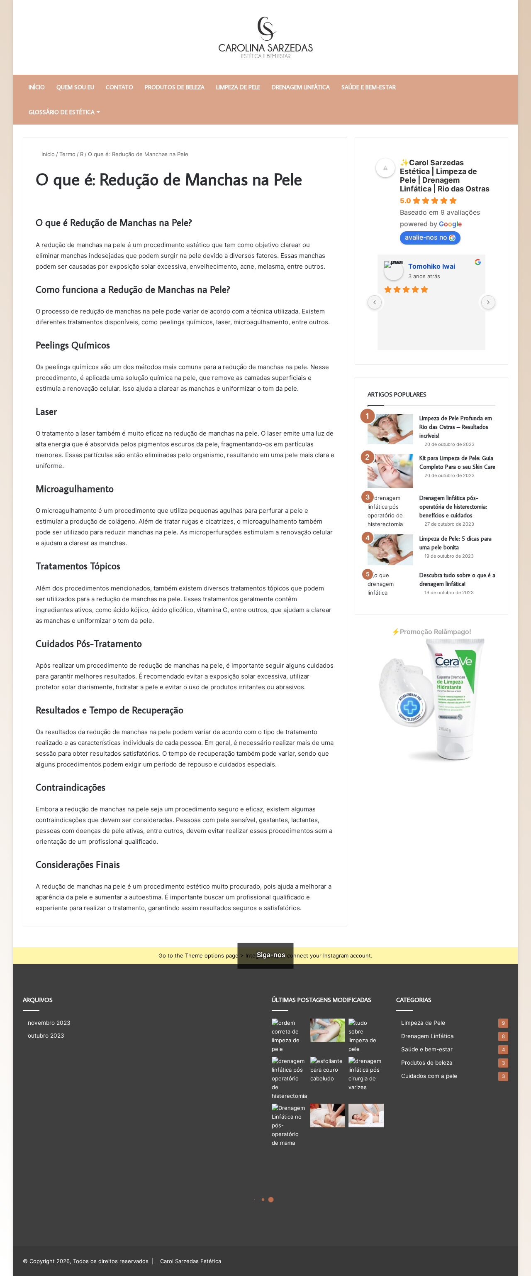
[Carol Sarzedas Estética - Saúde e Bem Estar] (265, 37)
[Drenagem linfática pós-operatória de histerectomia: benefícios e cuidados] (390, 511)
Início (47, 154)
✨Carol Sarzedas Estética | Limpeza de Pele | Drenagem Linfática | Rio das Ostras (445, 175)
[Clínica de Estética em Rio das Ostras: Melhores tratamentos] (328, 1115)
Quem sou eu (75, 87)
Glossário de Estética (62, 112)
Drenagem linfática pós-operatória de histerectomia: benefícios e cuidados (453, 506)
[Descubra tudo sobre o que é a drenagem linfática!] (390, 586)
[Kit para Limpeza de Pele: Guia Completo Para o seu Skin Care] (390, 471)
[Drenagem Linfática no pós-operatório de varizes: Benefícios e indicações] (366, 1074)
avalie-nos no (426, 237)
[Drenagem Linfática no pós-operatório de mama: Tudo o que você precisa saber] (289, 1125)
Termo (67, 154)
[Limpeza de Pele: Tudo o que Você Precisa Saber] (366, 1036)
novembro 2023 (49, 1022)
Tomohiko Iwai (431, 266)
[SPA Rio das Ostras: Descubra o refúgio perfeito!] (328, 1030)
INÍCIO (37, 87)
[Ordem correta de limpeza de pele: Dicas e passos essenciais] (289, 1036)
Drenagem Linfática (301, 87)
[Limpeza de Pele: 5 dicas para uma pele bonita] (390, 549)
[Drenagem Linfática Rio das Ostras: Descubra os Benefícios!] (366, 1115)
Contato (119, 87)
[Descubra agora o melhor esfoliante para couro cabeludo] (328, 1070)
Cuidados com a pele (429, 1076)
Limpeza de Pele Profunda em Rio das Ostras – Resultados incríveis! (455, 426)
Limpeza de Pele (238, 87)
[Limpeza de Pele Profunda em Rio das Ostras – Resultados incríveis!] (390, 429)
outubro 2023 (46, 1035)
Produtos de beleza (175, 87)
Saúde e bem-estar (368, 87)
